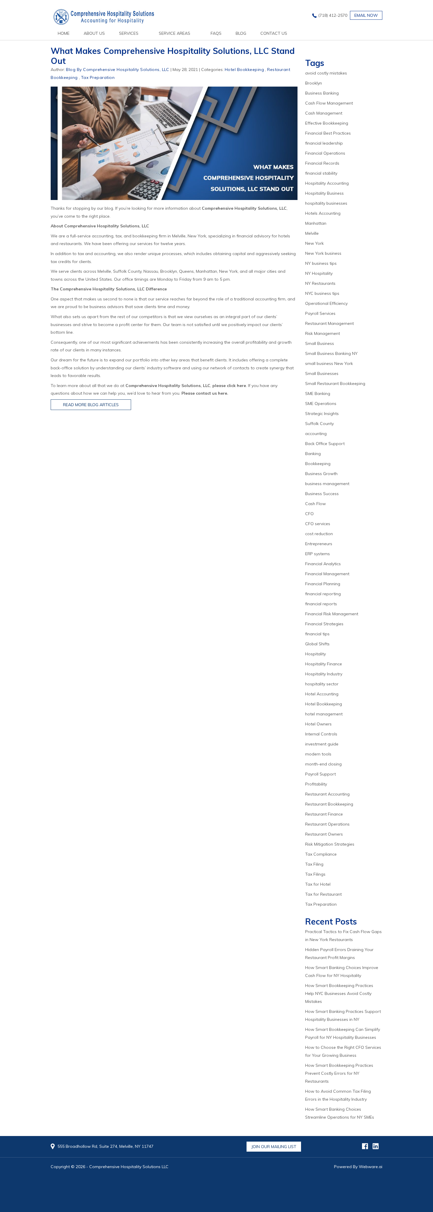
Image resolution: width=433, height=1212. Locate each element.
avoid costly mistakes (326, 73)
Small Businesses (321, 373)
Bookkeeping (317, 463)
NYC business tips (322, 293)
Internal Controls (321, 734)
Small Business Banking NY (331, 353)
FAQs (216, 33)
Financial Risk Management (331, 613)
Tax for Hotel (317, 884)
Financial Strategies (324, 623)
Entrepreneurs (318, 543)
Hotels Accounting (323, 213)
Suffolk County (319, 423)
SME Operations (320, 403)
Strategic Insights (322, 413)
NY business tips (321, 263)
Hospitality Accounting (327, 183)
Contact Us (273, 33)
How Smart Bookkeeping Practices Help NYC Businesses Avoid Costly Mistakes (339, 993)
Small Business (319, 343)
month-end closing (323, 764)
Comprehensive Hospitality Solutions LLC (128, 1166)
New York (314, 243)
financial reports (321, 603)
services (128, 33)
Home (64, 33)
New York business (323, 253)
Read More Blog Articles (91, 404)
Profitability (316, 784)
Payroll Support (320, 774)
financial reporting (323, 593)
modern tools (318, 754)
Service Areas (174, 33)
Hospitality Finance (323, 664)
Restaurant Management (329, 323)
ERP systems (317, 553)
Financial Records (322, 163)
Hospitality (315, 654)
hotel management (324, 714)
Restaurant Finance (324, 814)
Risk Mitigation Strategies (329, 844)
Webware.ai (370, 1166)
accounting (316, 433)
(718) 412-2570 (332, 15)
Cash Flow (315, 503)
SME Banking (317, 393)
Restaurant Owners (324, 834)
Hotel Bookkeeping (244, 69)
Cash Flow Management (329, 103)
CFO (309, 513)
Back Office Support (325, 443)
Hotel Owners (318, 724)
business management (327, 483)
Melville (312, 233)
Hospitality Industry (323, 674)
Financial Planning (322, 583)
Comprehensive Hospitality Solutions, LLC (244, 208)
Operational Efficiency (326, 303)
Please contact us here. (204, 393)
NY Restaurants (320, 283)
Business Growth (321, 473)
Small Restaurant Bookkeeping (335, 383)
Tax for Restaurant (323, 894)
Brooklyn (313, 83)
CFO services (317, 523)
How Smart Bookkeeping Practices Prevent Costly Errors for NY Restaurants (339, 1073)
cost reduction (319, 533)
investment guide (321, 744)
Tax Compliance (321, 854)
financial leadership (324, 143)
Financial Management (327, 573)
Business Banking (322, 93)
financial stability (321, 173)
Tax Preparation (98, 77)
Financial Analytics (323, 563)
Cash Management (323, 113)
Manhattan (315, 223)
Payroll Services (320, 313)
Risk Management (322, 333)
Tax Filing (314, 864)
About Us (94, 33)
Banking (313, 453)
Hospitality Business (324, 193)
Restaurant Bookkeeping (329, 804)
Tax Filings (315, 874)
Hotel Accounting (321, 694)
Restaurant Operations (327, 824)
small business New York (329, 363)
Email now (366, 15)
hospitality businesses (326, 203)
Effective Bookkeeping (326, 123)
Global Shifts (317, 643)
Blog (241, 33)
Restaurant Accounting (327, 794)
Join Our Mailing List (273, 1146)
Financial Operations (325, 153)
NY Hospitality (319, 273)
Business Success (322, 493)
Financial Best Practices (328, 133)
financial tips (317, 633)
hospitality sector (321, 684)
